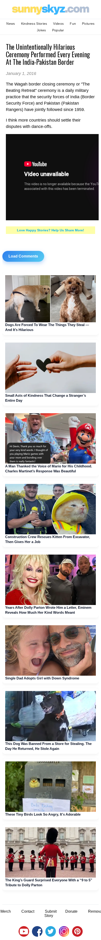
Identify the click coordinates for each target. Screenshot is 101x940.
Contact (27, 911)
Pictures (88, 23)
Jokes (41, 30)
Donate (71, 911)
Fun (73, 23)
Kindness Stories (34, 23)
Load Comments (23, 256)
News (10, 23)
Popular (58, 30)
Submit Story (50, 913)
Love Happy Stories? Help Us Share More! (50, 230)
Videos (58, 23)
